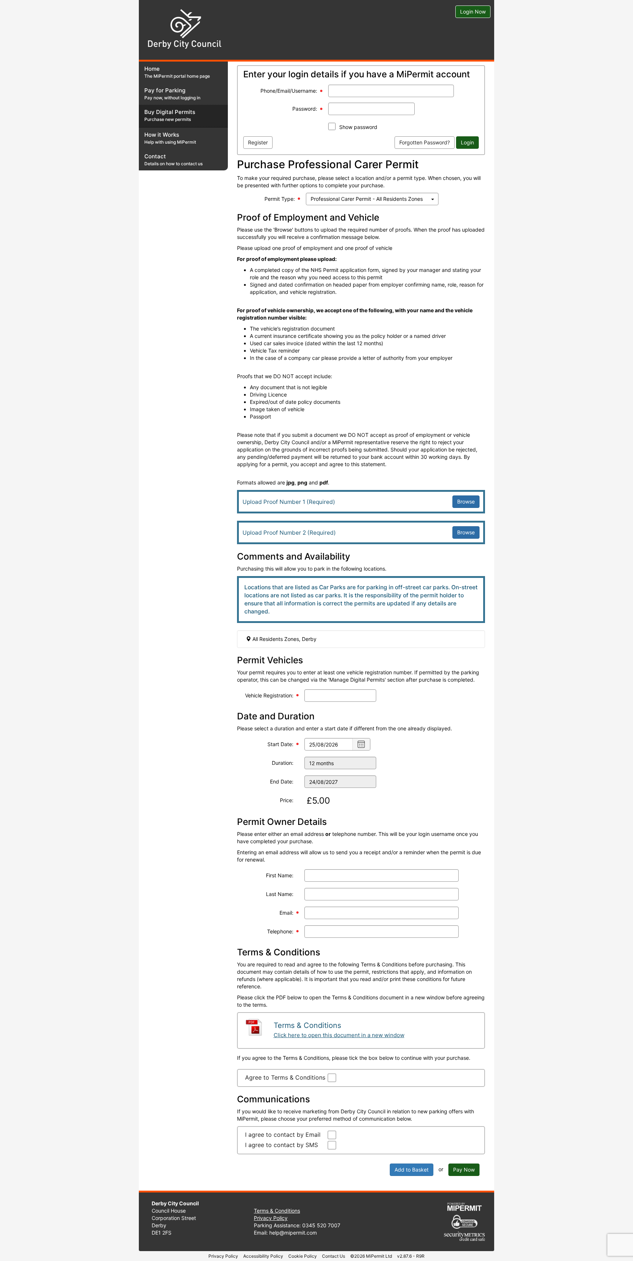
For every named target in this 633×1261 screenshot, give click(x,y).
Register (258, 142)
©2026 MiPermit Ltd (371, 1256)
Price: (286, 800)
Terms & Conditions (277, 1210)
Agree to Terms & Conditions (285, 1077)
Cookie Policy (302, 1256)
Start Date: (280, 744)
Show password (358, 127)
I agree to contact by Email (283, 1134)
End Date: (281, 781)
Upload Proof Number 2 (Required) (289, 532)
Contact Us (333, 1256)
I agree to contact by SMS (281, 1144)
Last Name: (279, 894)
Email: (286, 913)
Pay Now (464, 1169)
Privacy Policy (271, 1218)
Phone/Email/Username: (288, 91)
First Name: (279, 875)
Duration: (282, 763)
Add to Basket (412, 1169)
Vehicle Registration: (269, 695)
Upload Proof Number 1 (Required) (289, 501)
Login (467, 142)
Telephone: (280, 931)
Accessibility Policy (263, 1256)
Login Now (473, 11)
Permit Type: (279, 199)
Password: (304, 109)
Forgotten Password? (424, 142)
